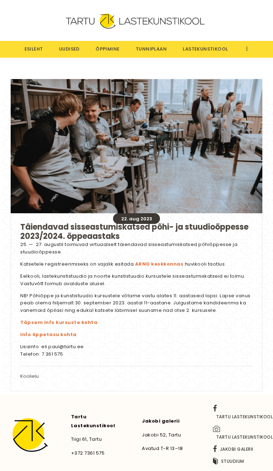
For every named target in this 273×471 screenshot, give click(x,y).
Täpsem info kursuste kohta (58, 322)
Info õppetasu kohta (48, 334)
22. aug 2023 (136, 218)
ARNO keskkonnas (159, 264)
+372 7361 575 (88, 453)
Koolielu (29, 376)
